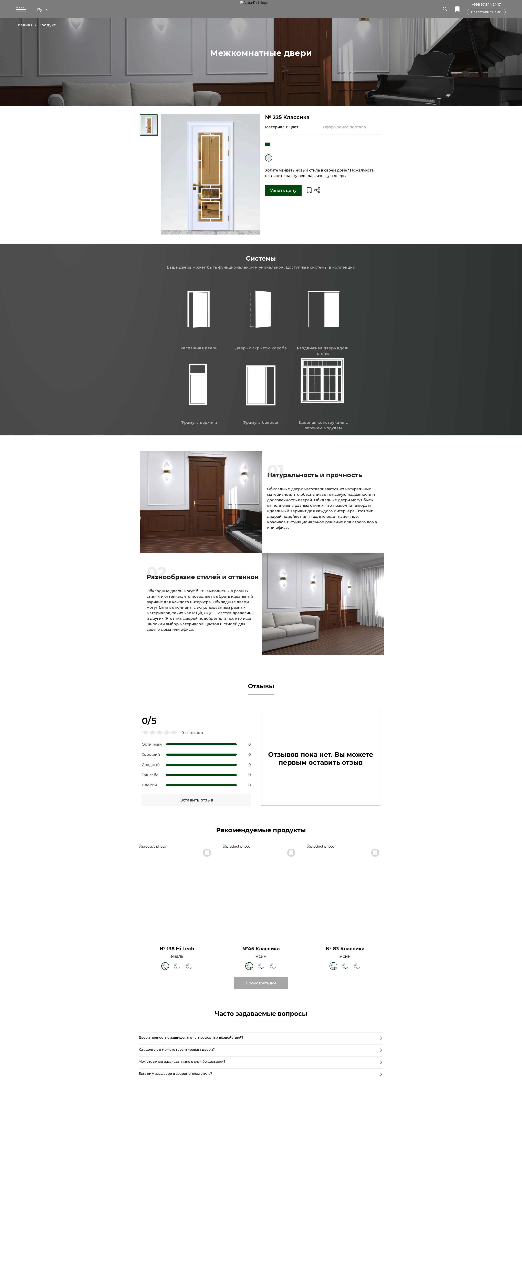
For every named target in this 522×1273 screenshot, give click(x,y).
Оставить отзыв (196, 800)
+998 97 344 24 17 (486, 5)
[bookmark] (457, 9)
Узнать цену (283, 190)
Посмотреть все (261, 983)
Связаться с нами (486, 12)
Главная (24, 25)
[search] (445, 9)
